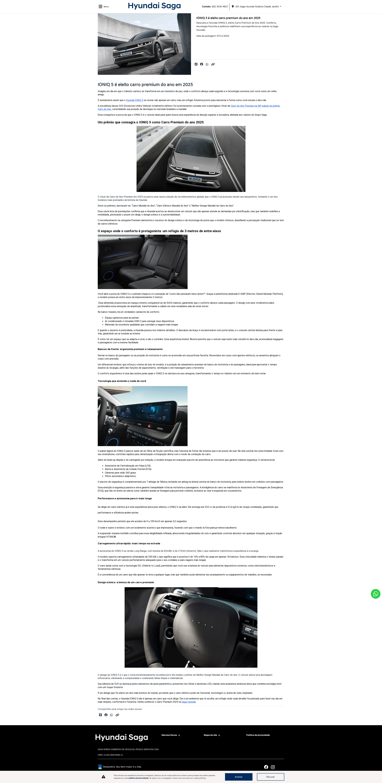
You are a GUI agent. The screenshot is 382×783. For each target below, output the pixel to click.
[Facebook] (267, 767)
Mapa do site (210, 735)
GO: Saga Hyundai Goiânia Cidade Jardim (257, 6)
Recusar (270, 776)
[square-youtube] (281, 767)
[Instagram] (274, 767)
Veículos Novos (169, 735)
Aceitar (238, 776)
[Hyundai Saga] (154, 6)
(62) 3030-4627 (215, 6)
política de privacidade (139, 778)
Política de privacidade (258, 735)
